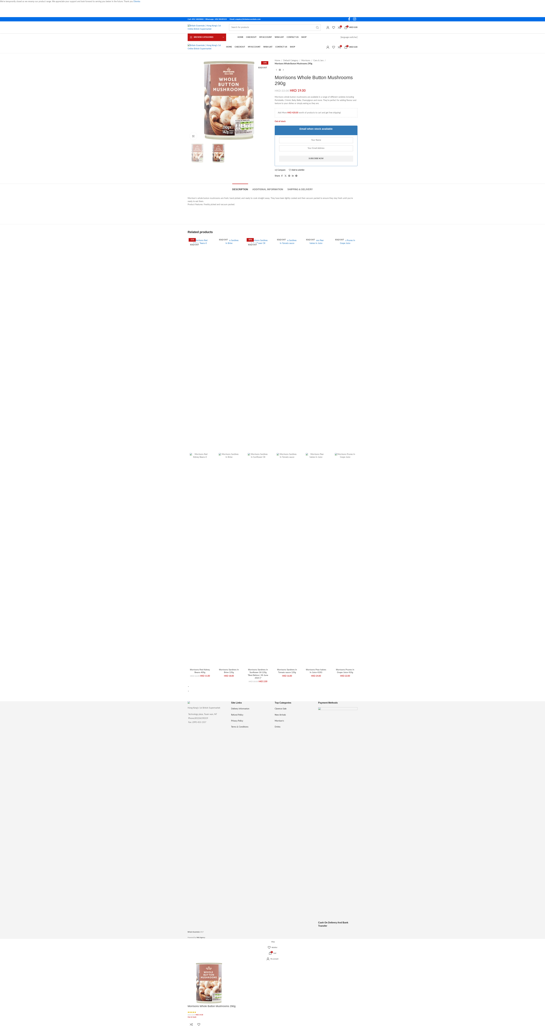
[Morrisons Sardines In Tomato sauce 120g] (287, 346)
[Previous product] (276, 70)
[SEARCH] (317, 27)
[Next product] (283, 70)
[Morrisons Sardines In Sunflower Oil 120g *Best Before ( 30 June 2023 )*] (258, 346)
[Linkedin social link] (293, 176)
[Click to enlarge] (193, 136)
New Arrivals (280, 715)
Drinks (277, 727)
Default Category (290, 61)
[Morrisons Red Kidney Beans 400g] (200, 346)
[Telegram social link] (296, 176)
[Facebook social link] (349, 19)
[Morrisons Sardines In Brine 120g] (229, 346)
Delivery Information (240, 709)
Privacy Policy (237, 721)
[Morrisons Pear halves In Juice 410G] (316, 346)
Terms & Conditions (239, 727)
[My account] (328, 27)
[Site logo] (205, 27)
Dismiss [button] (137, 2)
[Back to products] (280, 70)
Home (277, 61)
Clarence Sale (280, 709)
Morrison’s (279, 721)
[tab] (240, 188)
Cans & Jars (318, 61)
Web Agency (200, 937)
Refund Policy (237, 715)
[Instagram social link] (354, 19)
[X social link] (285, 176)
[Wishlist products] (333, 27)
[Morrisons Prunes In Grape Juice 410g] (345, 346)
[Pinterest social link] (289, 176)
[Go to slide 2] (273, 691)
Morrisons (305, 61)
